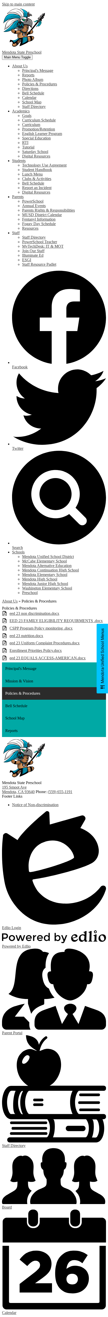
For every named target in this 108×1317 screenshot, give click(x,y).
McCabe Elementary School (44, 561)
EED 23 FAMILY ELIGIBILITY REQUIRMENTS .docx (56, 621)
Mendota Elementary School (44, 574)
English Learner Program (42, 133)
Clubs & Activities (36, 179)
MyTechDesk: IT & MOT (43, 246)
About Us (10, 601)
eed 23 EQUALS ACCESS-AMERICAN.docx (48, 658)
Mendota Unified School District (48, 556)
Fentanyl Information (39, 219)
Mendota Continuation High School (50, 570)
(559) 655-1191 (60, 792)
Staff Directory (34, 106)
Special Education (36, 138)
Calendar (29, 97)
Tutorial (28, 147)
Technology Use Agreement (44, 165)
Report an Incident (36, 188)
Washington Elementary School (47, 588)
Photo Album (32, 79)
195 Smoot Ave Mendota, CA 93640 (18, 789)
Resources (30, 228)
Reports (28, 75)
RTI (25, 142)
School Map (31, 102)
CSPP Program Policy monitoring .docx (41, 628)
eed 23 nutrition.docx (26, 636)
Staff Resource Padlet (39, 264)
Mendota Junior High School (45, 583)
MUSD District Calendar (42, 215)
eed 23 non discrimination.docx (34, 613)
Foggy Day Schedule (39, 224)
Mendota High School (39, 579)
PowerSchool (32, 201)
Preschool (30, 593)
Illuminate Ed (32, 255)
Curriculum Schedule (39, 120)
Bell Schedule (33, 93)
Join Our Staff (33, 251)
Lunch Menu (32, 174)
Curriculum (31, 124)
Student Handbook (37, 170)
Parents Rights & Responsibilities (48, 210)
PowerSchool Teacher (39, 242)
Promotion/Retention (38, 129)
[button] (20, 66)
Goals (26, 115)
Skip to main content (18, 4)
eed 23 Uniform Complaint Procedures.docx (45, 643)
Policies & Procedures (39, 84)
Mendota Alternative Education (47, 565)
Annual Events (34, 206)
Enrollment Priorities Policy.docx (36, 650)
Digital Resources (36, 156)
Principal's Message (37, 70)
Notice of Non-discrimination (35, 805)
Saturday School (35, 152)
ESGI (26, 260)
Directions (30, 88)
